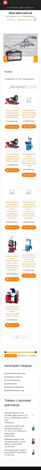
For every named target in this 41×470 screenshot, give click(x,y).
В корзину (13, 127)
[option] (20, 45)
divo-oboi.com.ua (20, 13)
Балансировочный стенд (15, 373)
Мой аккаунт (11, 20)
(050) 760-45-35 (14, 8)
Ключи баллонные (13, 380)
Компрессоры (11, 384)
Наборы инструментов (14, 387)
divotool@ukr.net (28, 8)
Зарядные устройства (14, 377)
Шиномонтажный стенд (15, 390)
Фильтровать (10, 356)
